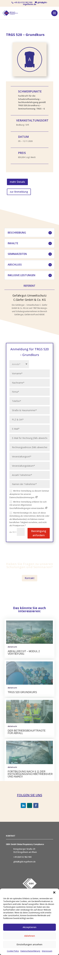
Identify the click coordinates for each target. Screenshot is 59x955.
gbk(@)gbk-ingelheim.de (24, 861)
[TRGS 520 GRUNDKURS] (29, 673)
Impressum (47, 951)
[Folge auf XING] (29, 805)
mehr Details (17, 182)
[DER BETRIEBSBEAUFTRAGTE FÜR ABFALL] (29, 711)
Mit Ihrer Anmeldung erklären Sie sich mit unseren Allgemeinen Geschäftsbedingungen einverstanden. (28, 505)
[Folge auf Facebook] (35, 805)
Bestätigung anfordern (38, 533)
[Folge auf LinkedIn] (23, 805)
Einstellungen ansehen (29, 944)
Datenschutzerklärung (30, 951)
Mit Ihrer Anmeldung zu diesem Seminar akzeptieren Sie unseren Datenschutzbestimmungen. (29, 494)
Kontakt (29, 578)
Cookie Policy (13, 951)
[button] (54, 892)
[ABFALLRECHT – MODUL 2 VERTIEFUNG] (29, 632)
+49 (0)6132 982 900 (22, 857)
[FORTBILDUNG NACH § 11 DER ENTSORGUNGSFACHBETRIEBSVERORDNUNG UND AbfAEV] (29, 752)
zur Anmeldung (19, 191)
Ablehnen (29, 935)
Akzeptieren (29, 927)
